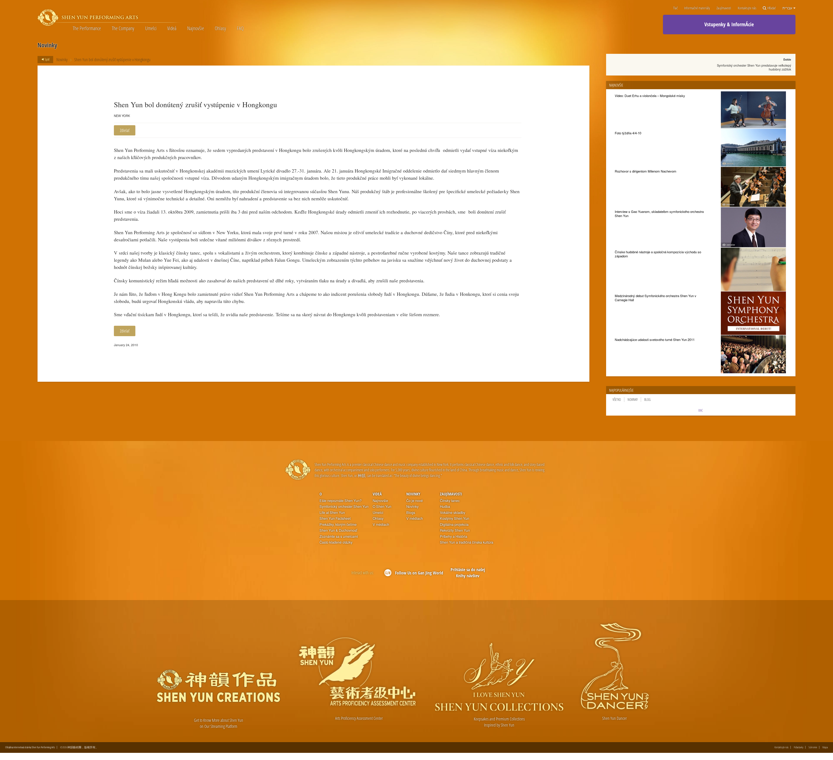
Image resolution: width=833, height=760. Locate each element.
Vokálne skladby (452, 512)
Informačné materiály (697, 8)
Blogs (410, 512)
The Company (123, 28)
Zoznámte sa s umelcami (339, 536)
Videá (171, 28)
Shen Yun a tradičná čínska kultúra (466, 542)
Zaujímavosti (724, 8)
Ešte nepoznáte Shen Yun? (341, 500)
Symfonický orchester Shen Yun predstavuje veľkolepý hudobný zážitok (754, 67)
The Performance (87, 28)
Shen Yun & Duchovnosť (338, 530)
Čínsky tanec (450, 500)
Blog (647, 399)
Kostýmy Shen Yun (454, 518)
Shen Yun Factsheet (335, 518)
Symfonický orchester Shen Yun (344, 506)
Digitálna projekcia (454, 524)
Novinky (61, 60)
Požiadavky (798, 747)
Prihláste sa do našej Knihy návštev (468, 573)
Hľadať (771, 8)
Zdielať (124, 130)
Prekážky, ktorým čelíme (338, 524)
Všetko (617, 399)
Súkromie (812, 747)
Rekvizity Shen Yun (455, 530)
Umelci (151, 28)
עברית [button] (787, 8)
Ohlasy (220, 28)
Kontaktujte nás (747, 8)
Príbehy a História (453, 536)
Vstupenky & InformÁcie (729, 24)
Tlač (675, 8)
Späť (46, 59)
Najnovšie (195, 28)
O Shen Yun (382, 506)
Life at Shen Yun (332, 512)
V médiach (381, 524)
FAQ (240, 28)
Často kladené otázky (336, 542)
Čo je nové (414, 500)
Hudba (445, 506)
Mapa (825, 747)
